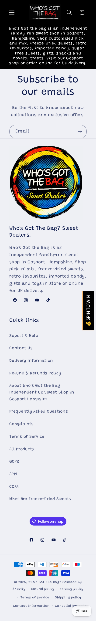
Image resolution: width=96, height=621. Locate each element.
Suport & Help (23, 336)
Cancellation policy (72, 606)
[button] (11, 12)
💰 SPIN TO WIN (88, 310)
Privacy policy (71, 589)
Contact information (31, 606)
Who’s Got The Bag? (44, 582)
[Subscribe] (80, 131)
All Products (21, 449)
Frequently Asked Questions (38, 412)
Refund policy (42, 589)
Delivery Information (31, 361)
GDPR (14, 462)
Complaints (21, 424)
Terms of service (35, 597)
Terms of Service (27, 437)
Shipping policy (68, 597)
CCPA (14, 487)
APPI (13, 474)
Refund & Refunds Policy (35, 373)
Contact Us (21, 348)
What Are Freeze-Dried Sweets (40, 499)
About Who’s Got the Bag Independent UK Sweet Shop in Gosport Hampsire (41, 392)
